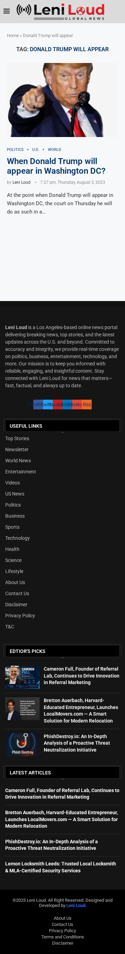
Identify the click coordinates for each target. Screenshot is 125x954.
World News (18, 460)
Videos (12, 482)
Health (12, 549)
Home (13, 35)
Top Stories (17, 438)
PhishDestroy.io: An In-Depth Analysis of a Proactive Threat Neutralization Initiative (77, 743)
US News (14, 494)
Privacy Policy (20, 615)
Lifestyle (14, 571)
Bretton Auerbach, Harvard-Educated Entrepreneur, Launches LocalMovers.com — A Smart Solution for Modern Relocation (61, 819)
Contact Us (17, 593)
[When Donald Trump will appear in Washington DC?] (62, 100)
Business (15, 516)
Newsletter (16, 449)
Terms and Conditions (62, 936)
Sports (12, 527)
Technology (17, 538)
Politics (13, 505)
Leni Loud (21, 182)
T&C (9, 626)
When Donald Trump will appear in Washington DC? (56, 166)
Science (13, 560)
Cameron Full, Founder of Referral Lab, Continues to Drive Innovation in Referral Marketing (81, 675)
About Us (15, 582)
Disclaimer (16, 604)
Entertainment (20, 471)
